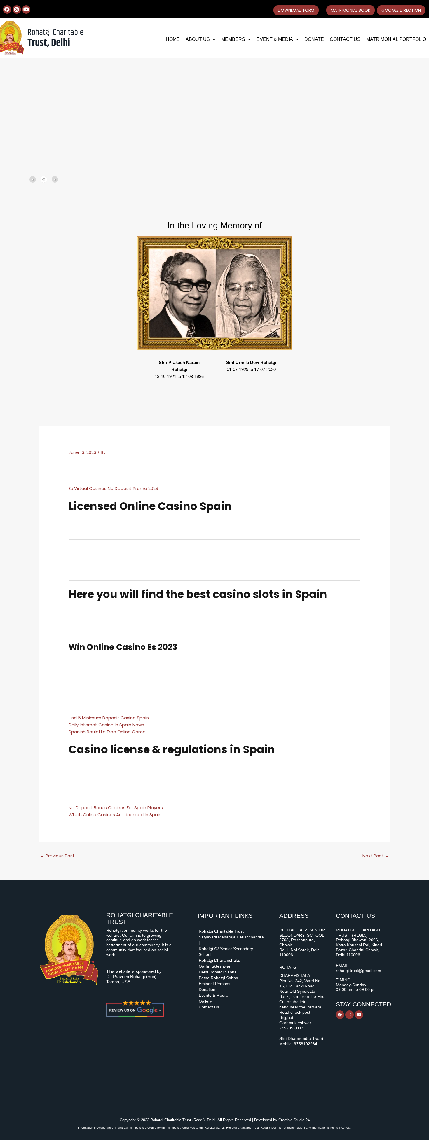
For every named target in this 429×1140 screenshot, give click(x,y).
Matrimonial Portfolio (396, 39)
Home (173, 39)
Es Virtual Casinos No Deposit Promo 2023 (113, 488)
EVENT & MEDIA (275, 39)
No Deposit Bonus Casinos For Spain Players (116, 808)
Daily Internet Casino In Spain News (106, 725)
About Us (198, 39)
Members (233, 39)
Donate (314, 39)
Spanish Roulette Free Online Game (107, 732)
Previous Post (57, 856)
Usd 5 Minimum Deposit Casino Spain (109, 718)
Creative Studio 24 (294, 1120)
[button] (200, 39)
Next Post (375, 856)
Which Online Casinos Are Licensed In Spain (115, 815)
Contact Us (345, 39)
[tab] (32, 179)
